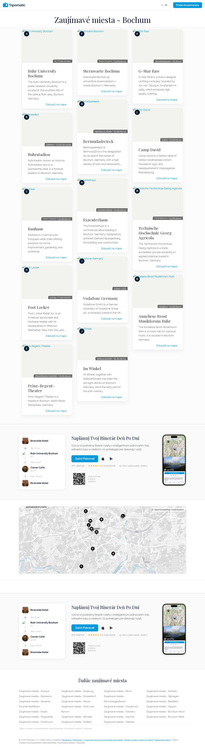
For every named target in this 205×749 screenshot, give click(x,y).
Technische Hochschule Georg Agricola (155, 233)
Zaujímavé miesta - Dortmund (35, 721)
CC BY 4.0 (177, 61)
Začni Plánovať (84, 458)
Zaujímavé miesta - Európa (34, 691)
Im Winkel (92, 368)
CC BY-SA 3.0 (120, 61)
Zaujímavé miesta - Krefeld (76, 721)
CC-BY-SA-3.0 (64, 219)
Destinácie (66, 740)
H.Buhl (117, 288)
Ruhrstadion (39, 154)
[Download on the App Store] (103, 458)
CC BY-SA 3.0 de (63, 144)
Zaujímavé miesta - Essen (33, 711)
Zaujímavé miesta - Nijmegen (162, 696)
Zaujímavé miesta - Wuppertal (36, 716)
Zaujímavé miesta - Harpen (161, 706)
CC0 (124, 288)
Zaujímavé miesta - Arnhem (161, 691)
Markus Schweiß (104, 359)
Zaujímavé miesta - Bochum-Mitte (165, 716)
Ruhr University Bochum (42, 73)
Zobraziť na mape (55, 104)
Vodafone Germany (100, 298)
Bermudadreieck (98, 141)
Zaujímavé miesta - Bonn (118, 691)
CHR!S (165, 140)
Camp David (149, 149)
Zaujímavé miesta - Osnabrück (121, 706)
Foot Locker (38, 307)
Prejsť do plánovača (187, 5)
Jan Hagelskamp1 (163, 61)
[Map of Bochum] (102, 540)
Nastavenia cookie (162, 740)
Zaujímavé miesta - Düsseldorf (78, 696)
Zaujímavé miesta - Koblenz (119, 711)
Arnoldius (163, 306)
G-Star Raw (149, 71)
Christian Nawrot (105, 210)
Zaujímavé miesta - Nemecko (35, 696)
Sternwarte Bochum (101, 71)
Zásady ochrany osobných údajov (138, 740)
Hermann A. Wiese (103, 131)
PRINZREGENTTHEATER (46, 376)
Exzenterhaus (95, 219)
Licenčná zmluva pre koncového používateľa (103, 740)
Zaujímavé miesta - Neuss (75, 701)
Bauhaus (35, 228)
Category (50, 144)
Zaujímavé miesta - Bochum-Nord (165, 711)
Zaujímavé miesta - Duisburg (77, 691)
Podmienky (78, 740)
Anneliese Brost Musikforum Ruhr (155, 318)
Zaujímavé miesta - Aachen (119, 716)
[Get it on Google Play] (111, 458)
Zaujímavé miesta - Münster (76, 716)
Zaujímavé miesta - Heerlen (119, 721)
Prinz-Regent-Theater (41, 388)
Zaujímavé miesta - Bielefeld (162, 701)
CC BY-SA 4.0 (65, 376)
